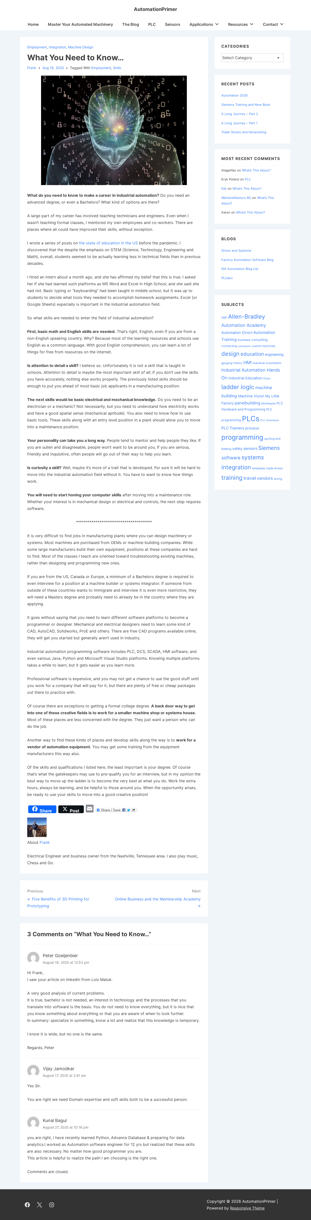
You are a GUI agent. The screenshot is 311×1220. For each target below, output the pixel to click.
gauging (226, 363)
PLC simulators (269, 420)
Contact (270, 24)
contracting (229, 346)
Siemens (269, 448)
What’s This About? (256, 170)
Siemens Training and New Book (245, 105)
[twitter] (39, 1205)
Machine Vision (251, 396)
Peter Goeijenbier (60, 955)
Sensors (172, 24)
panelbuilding (247, 403)
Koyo (266, 378)
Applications (201, 24)
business (244, 340)
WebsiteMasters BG (236, 198)
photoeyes (268, 403)
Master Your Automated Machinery (80, 24)
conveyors (244, 346)
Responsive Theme (247, 1208)
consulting (259, 340)
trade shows (274, 468)
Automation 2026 (234, 95)
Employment (37, 47)
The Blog (130, 24)
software (231, 458)
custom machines (263, 346)
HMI (247, 362)
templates (258, 468)
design (230, 353)
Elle (224, 188)
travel (249, 478)
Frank (45, 842)
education (252, 354)
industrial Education (245, 378)
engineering (274, 354)
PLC (152, 24)
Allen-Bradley (246, 316)
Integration (57, 47)
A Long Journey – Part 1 (239, 123)
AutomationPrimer (155, 9)
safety (237, 448)
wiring (278, 479)
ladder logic (237, 387)
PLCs (250, 418)
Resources (238, 24)
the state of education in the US (108, 242)
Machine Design (80, 47)
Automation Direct (236, 332)
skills (117, 68)
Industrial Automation (267, 363)
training (231, 477)
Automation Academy (243, 325)
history (237, 363)
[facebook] (27, 1205)
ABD (224, 317)
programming (242, 437)
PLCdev (227, 278)
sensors (250, 448)
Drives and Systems (236, 250)
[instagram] (51, 1205)
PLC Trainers (232, 428)
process (252, 428)
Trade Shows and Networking (243, 132)
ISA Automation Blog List (240, 269)
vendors (265, 478)
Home (33, 24)
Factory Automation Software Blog (247, 260)
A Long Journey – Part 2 (239, 114)
